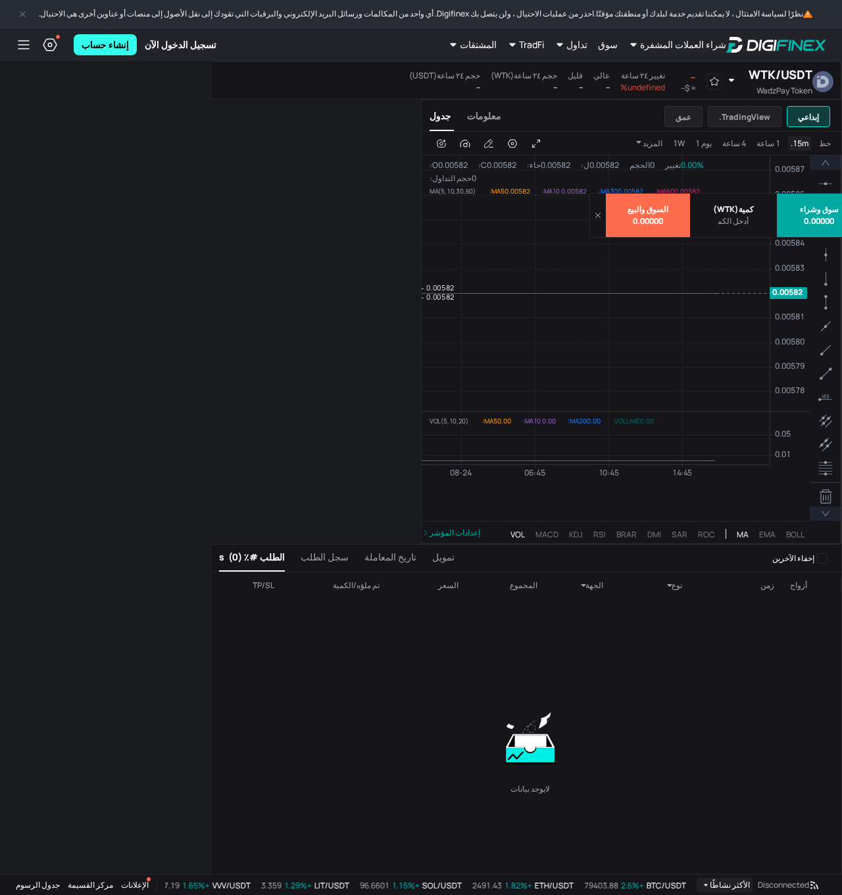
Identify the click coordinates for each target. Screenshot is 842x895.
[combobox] (660, 585)
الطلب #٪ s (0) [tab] (252, 557)
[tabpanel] (631, 337)
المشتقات (478, 44)
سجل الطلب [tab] (325, 557)
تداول (576, 44)
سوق (608, 44)
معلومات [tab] (484, 115)
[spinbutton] (733, 221)
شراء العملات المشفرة (683, 44)
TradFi (531, 44)
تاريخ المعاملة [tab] (390, 557)
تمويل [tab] (443, 557)
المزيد (652, 143)
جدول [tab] (440, 115)
